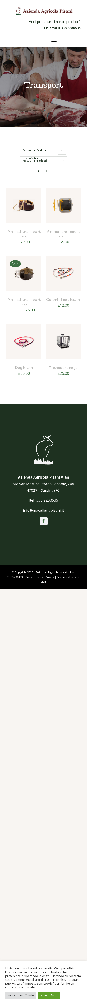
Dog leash (24, 367)
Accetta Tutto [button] (49, 995)
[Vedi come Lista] (48, 171)
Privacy (50, 577)
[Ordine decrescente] (62, 150)
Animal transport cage (63, 233)
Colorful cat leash (63, 299)
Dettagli (16, 211)
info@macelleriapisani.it (43, 510)
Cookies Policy (34, 577)
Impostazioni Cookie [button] (21, 995)
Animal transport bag (24, 233)
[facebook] (44, 521)
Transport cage (63, 367)
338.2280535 (71, 27)
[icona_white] (43, 435)
